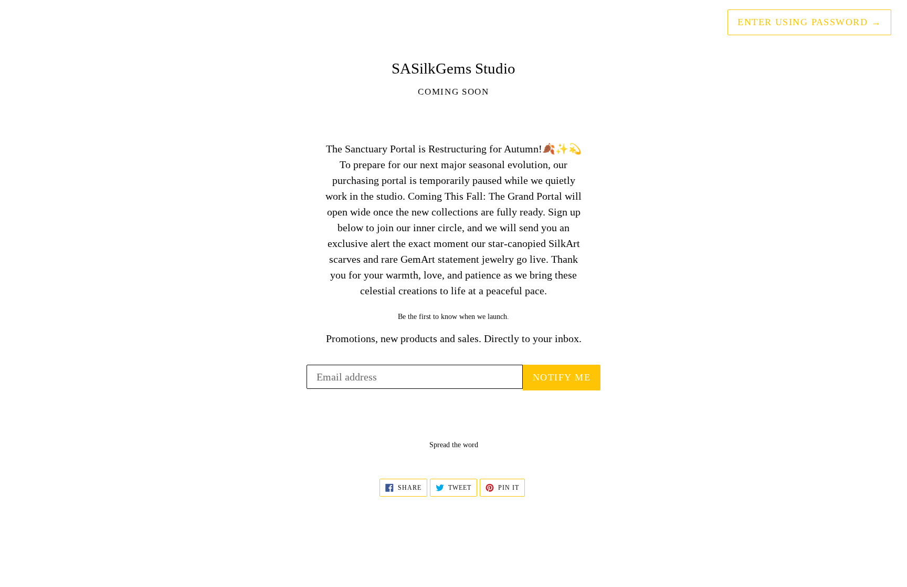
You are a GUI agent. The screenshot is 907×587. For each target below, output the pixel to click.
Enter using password (809, 22)
